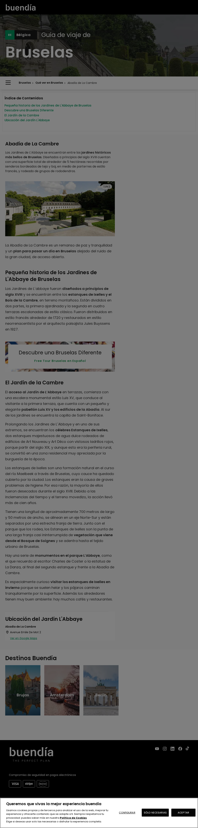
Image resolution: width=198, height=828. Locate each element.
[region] (99, 813)
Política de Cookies (73, 818)
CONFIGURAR (127, 812)
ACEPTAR (183, 812)
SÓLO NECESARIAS (155, 812)
